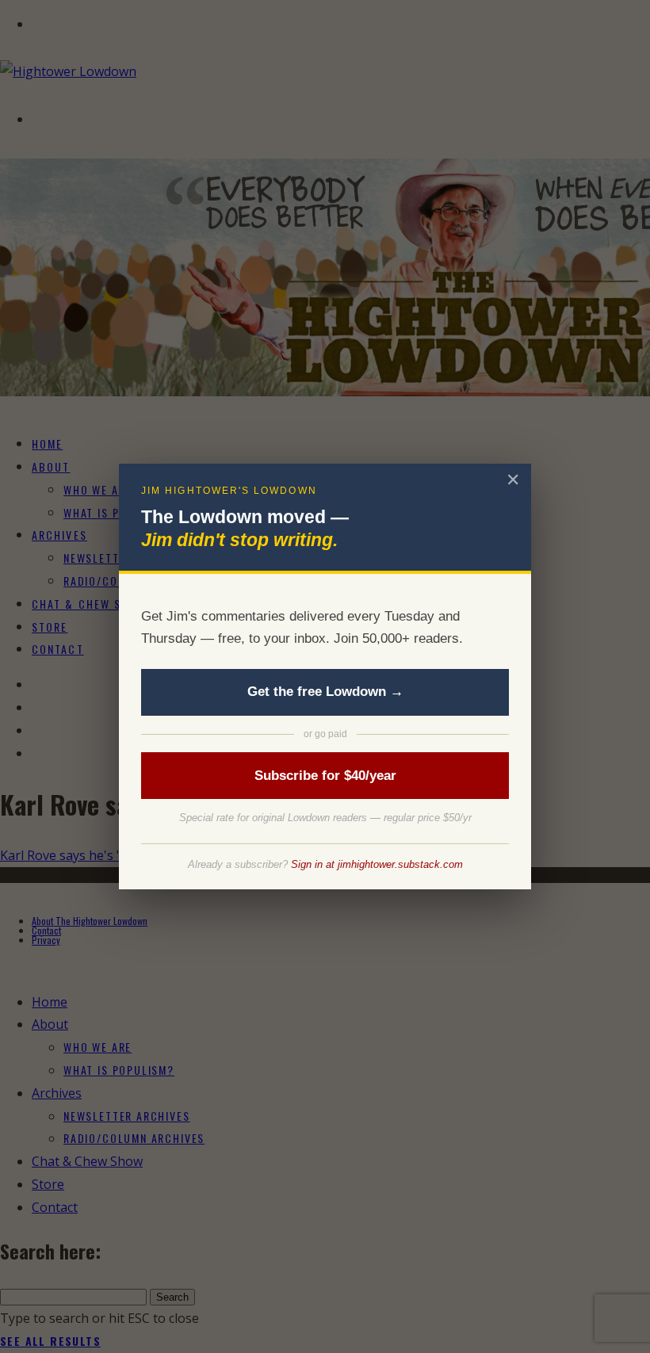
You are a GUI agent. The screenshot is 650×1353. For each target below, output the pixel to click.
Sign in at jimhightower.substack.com (377, 864)
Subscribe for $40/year (325, 775)
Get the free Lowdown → (325, 691)
